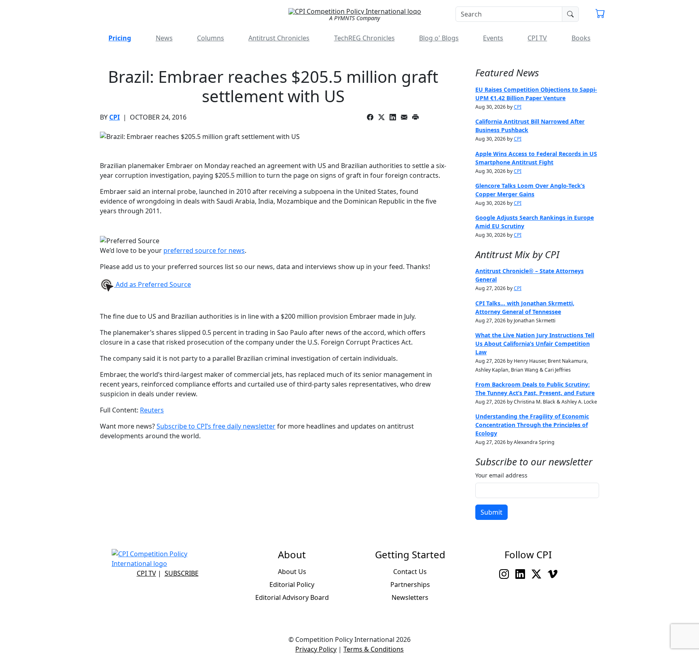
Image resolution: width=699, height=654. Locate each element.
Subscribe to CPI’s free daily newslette (215, 426)
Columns (210, 38)
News (164, 38)
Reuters (152, 410)
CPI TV (537, 38)
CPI (114, 117)
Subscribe (182, 573)
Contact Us (410, 571)
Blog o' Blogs (439, 38)
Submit (491, 512)
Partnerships (410, 584)
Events (493, 38)
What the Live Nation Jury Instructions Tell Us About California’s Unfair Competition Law (534, 343)
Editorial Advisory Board (292, 597)
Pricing (119, 38)
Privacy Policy (316, 649)
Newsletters (410, 597)
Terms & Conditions (373, 649)
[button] (600, 14)
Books (581, 38)
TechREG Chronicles (364, 38)
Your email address (501, 475)
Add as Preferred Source (152, 284)
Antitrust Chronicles (278, 38)
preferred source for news (204, 250)
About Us (292, 571)
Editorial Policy (291, 584)
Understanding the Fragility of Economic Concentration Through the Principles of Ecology (532, 424)
